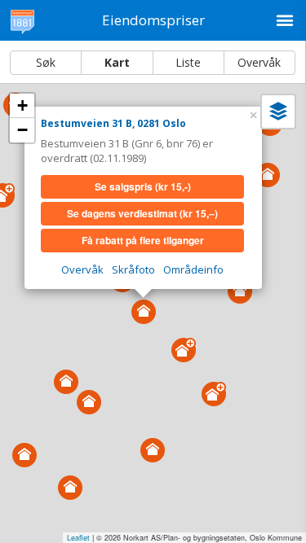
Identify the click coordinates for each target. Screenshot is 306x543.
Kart (117, 62)
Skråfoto (133, 269)
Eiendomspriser (153, 20)
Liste (188, 62)
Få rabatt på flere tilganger (143, 240)
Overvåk (259, 62)
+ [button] (22, 105)
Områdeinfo (193, 269)
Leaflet (78, 537)
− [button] (22, 130)
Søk (45, 62)
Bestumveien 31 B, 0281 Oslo (113, 123)
